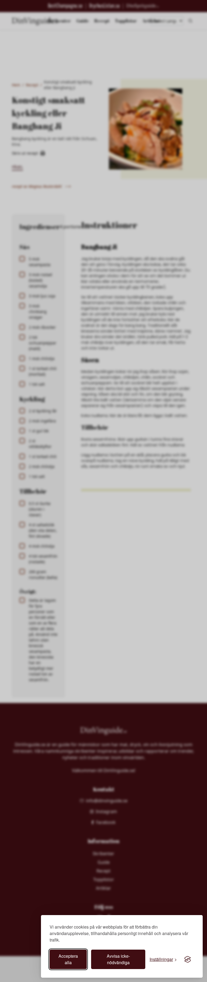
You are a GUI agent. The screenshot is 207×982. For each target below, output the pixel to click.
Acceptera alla (68, 959)
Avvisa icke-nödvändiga (118, 959)
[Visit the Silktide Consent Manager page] (187, 959)
